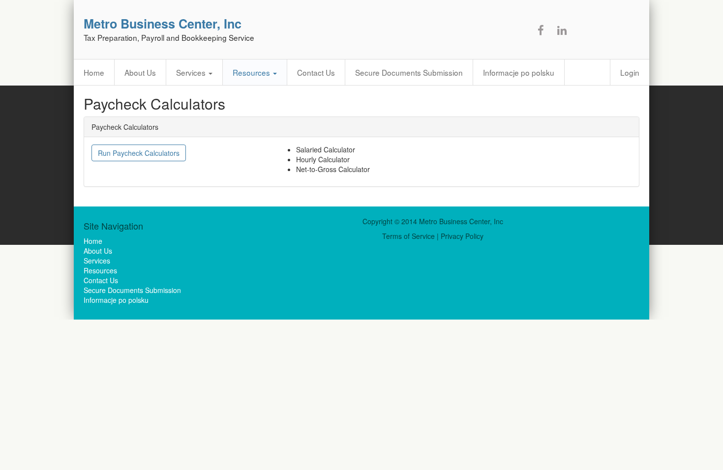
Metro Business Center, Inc (162, 23)
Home (94, 72)
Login (629, 72)
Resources (252, 72)
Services (192, 72)
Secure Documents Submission (409, 72)
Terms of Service (408, 236)
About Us (140, 72)
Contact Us (316, 72)
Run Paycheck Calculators (139, 153)
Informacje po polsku (518, 72)
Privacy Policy (462, 236)
